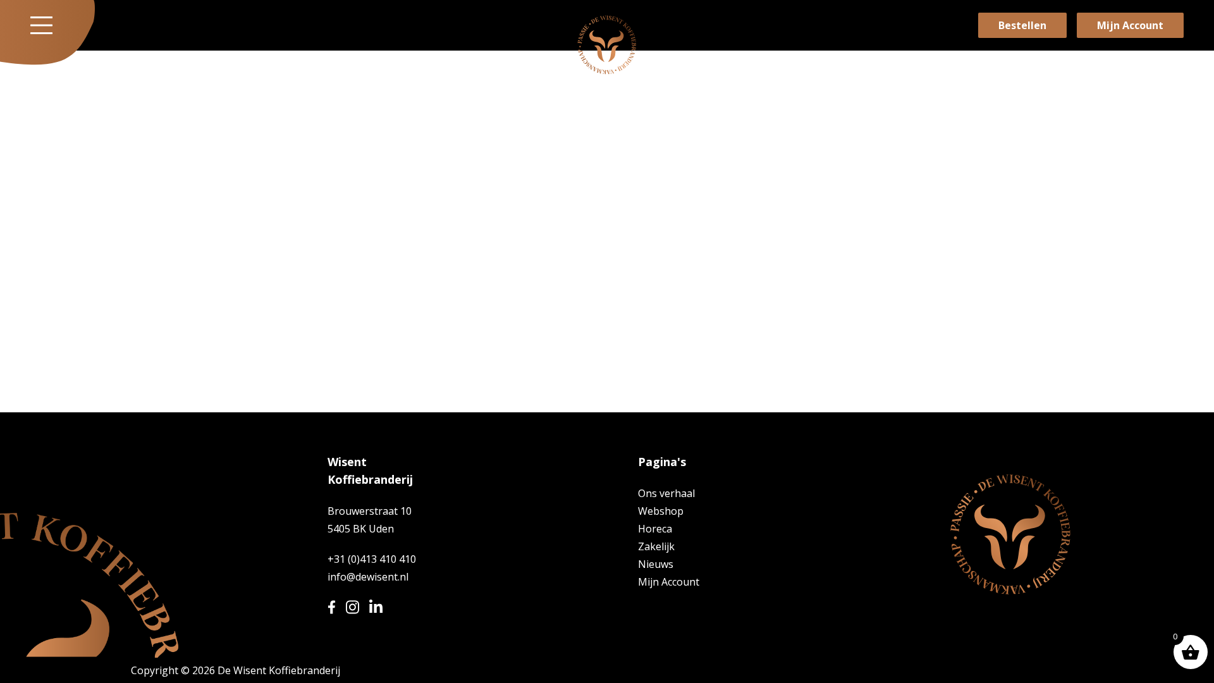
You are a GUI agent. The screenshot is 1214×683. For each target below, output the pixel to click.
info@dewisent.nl (368, 577)
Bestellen (1022, 25)
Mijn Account (1130, 25)
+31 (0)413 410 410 (372, 559)
